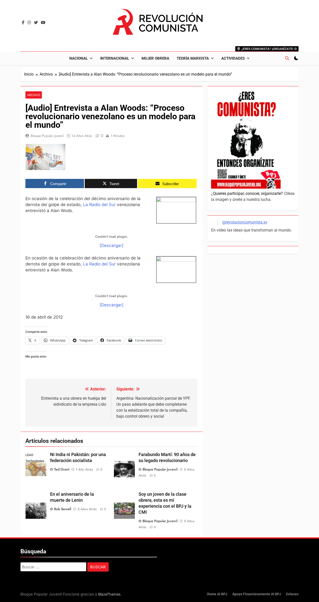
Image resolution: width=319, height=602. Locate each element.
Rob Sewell (62, 508)
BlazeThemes (109, 594)
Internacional (114, 58)
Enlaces (292, 594)
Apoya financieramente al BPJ (256, 594)
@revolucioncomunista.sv (244, 222)
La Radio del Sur (99, 204)
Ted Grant (61, 469)
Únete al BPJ (217, 594)
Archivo (33, 95)
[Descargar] (111, 245)
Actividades (233, 58)
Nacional (78, 58)
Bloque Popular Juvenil (47, 135)
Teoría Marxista (193, 58)
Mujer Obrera (155, 58)
